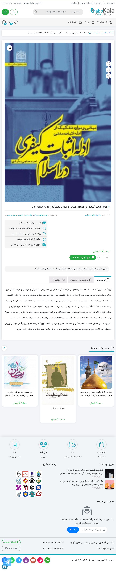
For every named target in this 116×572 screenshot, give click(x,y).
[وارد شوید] (14, 12)
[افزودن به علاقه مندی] (108, 64)
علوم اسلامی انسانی (98, 33)
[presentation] (4, 348)
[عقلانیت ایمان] (58, 380)
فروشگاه (103, 22)
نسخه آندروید (10, 542)
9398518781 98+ (10, 3)
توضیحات (101, 280)
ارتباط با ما (98, 3)
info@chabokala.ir (32, 3)
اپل (88, 22)
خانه (111, 33)
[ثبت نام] (5, 12)
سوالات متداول (86, 3)
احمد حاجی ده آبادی (39, 215)
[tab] (102, 279)
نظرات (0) (56, 280)
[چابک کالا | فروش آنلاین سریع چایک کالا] (102, 11)
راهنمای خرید (109, 3)
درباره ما (74, 3)
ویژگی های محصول (79, 280)
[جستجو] (35, 12)
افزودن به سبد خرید (80, 258)
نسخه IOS (10, 548)
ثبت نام (72, 529)
